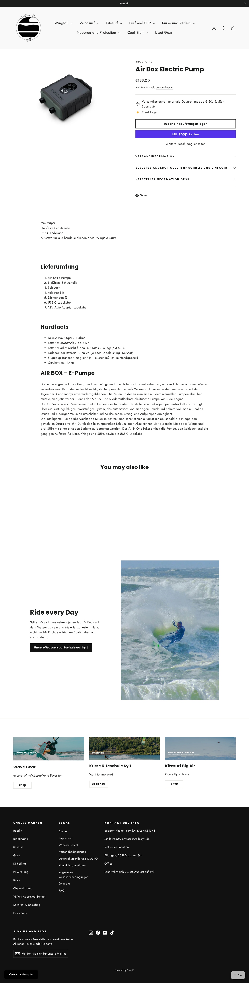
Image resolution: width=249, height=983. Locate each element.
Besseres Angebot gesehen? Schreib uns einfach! (181, 168)
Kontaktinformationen (72, 865)
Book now (98, 784)
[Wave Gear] (48, 749)
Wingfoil (62, 23)
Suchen (63, 831)
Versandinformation (155, 156)
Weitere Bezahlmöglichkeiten (185, 144)
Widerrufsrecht (68, 845)
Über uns (64, 884)
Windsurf (88, 23)
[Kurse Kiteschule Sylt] (124, 748)
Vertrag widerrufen (21, 974)
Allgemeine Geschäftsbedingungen (73, 874)
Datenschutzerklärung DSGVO (78, 859)
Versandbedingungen (72, 852)
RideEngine (143, 61)
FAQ (61, 890)
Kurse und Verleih (177, 23)
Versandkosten (164, 87)
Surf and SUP (140, 23)
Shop (22, 785)
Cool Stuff (136, 32)
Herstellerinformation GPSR (162, 179)
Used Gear (163, 32)
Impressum (65, 838)
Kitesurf (112, 23)
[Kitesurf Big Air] (200, 748)
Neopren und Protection (97, 32)
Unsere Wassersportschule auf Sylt (61, 647)
